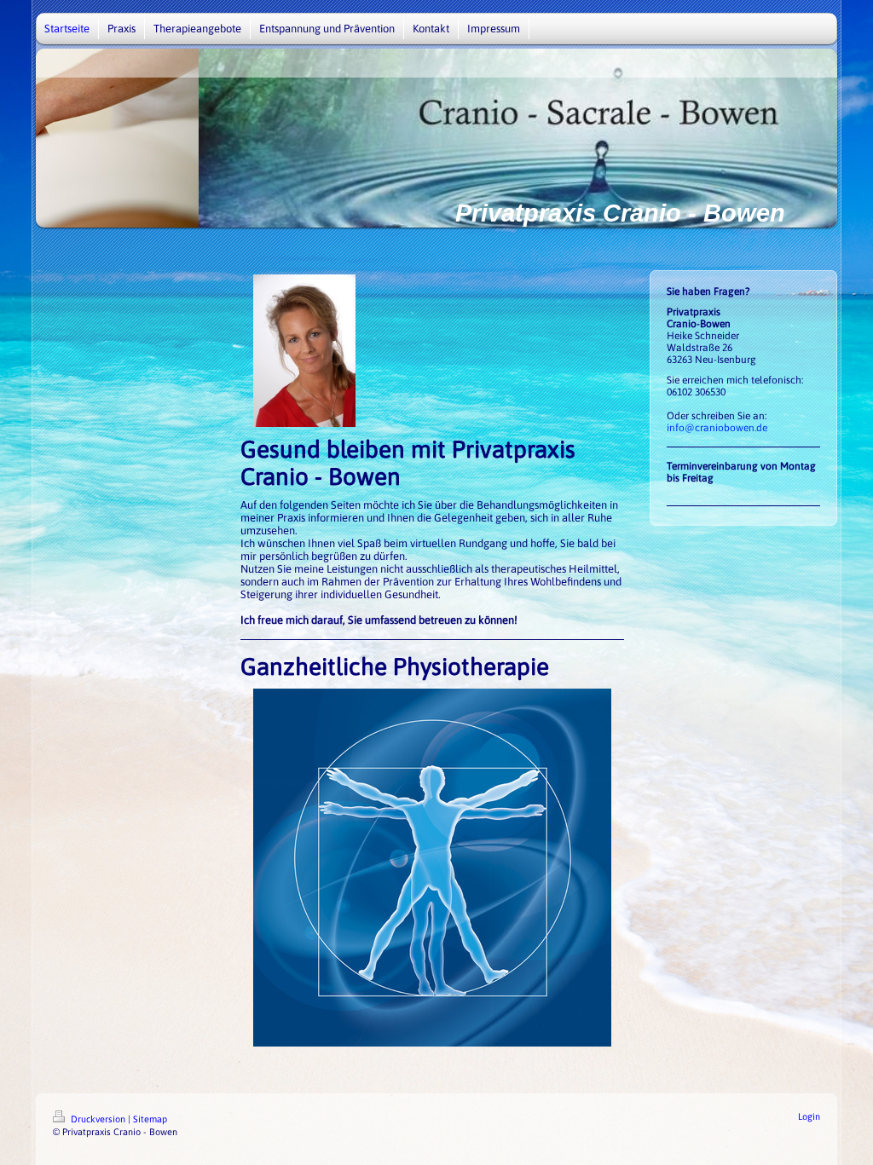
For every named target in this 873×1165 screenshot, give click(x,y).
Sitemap (150, 1119)
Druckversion (98, 1119)
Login (809, 1116)
